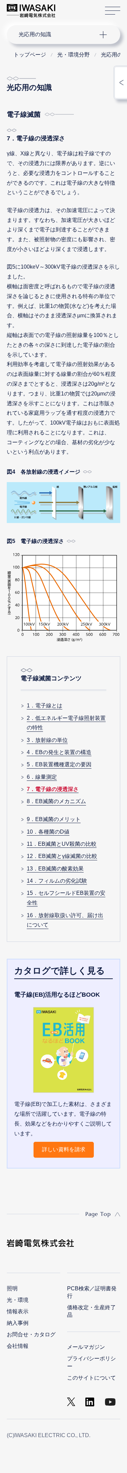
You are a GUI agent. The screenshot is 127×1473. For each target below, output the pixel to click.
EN (78, 7)
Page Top (98, 1213)
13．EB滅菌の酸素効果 (55, 868)
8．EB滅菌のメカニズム (56, 801)
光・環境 (17, 1300)
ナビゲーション (56, 34)
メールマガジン (86, 1347)
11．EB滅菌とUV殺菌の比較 (62, 844)
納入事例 (17, 1323)
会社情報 (17, 1346)
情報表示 (17, 1311)
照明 (12, 1288)
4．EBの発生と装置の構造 (59, 752)
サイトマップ (112, 11)
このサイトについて (91, 1378)
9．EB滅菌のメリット (54, 819)
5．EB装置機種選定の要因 (59, 764)
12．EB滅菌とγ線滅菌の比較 (62, 856)
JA (68, 7)
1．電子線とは (44, 705)
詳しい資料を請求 (63, 1149)
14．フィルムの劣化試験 (57, 881)
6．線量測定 (42, 777)
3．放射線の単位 (47, 740)
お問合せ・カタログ (31, 1334)
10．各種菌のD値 (48, 832)
